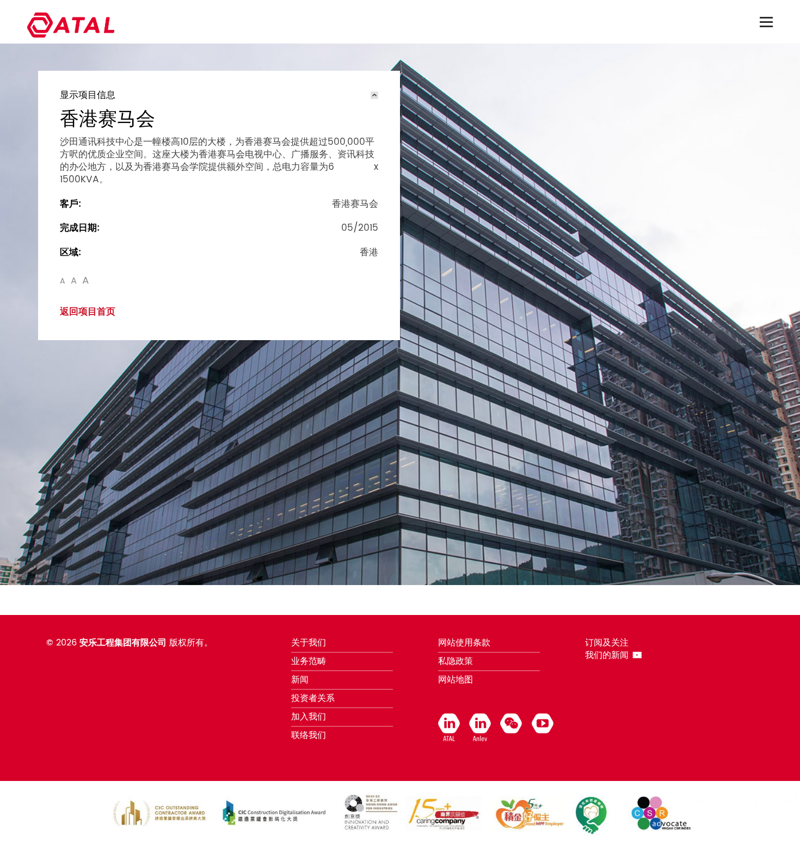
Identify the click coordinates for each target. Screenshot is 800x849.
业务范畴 (308, 661)
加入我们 (308, 717)
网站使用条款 (464, 643)
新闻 (300, 680)
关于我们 (308, 643)
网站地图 (455, 680)
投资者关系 (313, 698)
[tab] (219, 95)
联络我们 (308, 735)
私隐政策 (455, 661)
